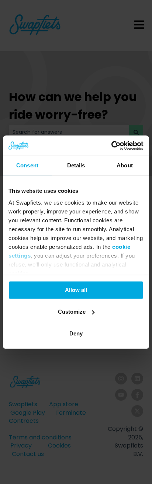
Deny (76, 333)
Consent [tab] (27, 165)
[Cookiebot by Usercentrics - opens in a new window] (111, 145)
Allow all (76, 290)
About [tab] (125, 165)
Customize (72, 312)
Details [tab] (76, 165)
